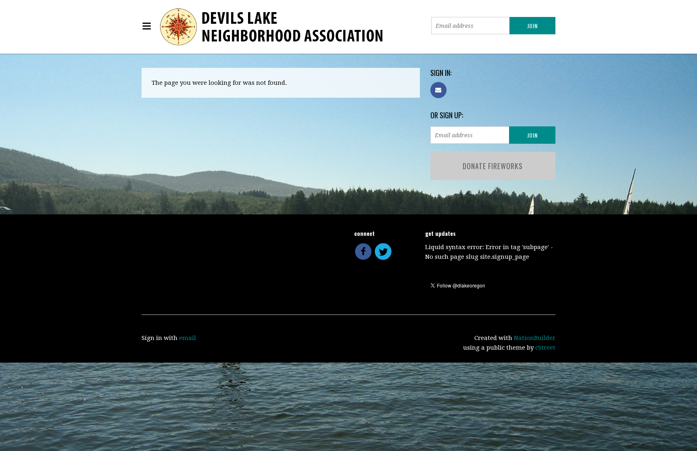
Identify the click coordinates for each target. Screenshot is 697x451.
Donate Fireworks (493, 166)
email (187, 338)
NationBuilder (534, 338)
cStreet (545, 347)
